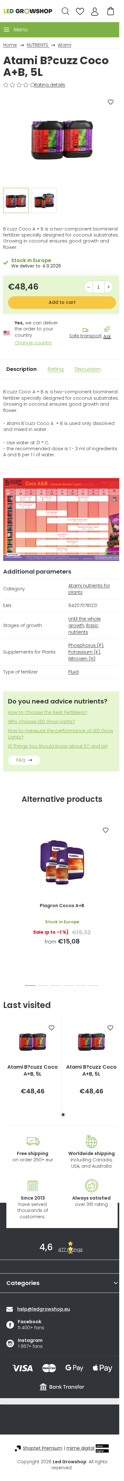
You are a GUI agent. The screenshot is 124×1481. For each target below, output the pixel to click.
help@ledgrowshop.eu (43, 1309)
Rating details (49, 85)
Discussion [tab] (88, 369)
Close (110, 348)
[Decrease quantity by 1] (89, 287)
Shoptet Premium (42, 1448)
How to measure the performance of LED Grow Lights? (60, 734)
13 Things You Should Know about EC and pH (57, 746)
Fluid (73, 672)
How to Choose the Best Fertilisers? (47, 713)
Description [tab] (21, 369)
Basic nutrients (83, 628)
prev (7, 856)
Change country (33, 343)
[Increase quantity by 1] (109, 287)
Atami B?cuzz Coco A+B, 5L (32, 1071)
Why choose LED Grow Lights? (41, 722)
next (117, 856)
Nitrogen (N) (81, 658)
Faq (20, 760)
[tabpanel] (32, 1064)
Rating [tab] (56, 369)
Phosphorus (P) (85, 645)
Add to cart (62, 302)
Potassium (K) (84, 652)
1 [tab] (63, 1114)
